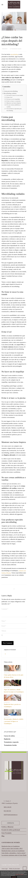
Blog (3, 836)
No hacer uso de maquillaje (13, 99)
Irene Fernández (7, 833)
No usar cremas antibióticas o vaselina (14, 105)
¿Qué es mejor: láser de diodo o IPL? (12, 848)
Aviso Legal (5, 868)
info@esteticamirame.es (10, 814)
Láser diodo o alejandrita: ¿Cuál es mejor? (14, 853)
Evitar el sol (9, 97)
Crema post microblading (11, 91)
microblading (14, 54)
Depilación (7, 739)
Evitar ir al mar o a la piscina (13, 101)
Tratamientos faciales (16, 48)
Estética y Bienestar (7, 827)
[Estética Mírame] (14, 5)
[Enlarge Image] (14, 21)
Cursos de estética (9, 736)
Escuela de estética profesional (11, 830)
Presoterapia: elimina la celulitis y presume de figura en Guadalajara (13, 721)
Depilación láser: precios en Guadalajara (13, 850)
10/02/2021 (5, 48)
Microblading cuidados (10, 93)
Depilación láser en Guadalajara (11, 846)
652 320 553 (7, 811)
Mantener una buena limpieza (14, 103)
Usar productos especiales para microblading (14, 109)
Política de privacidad (14, 868)
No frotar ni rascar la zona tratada (15, 95)
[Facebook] (5, 654)
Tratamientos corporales (11, 742)
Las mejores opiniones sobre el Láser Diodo (14, 855)
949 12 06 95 (7, 807)
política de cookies (19, 874)
